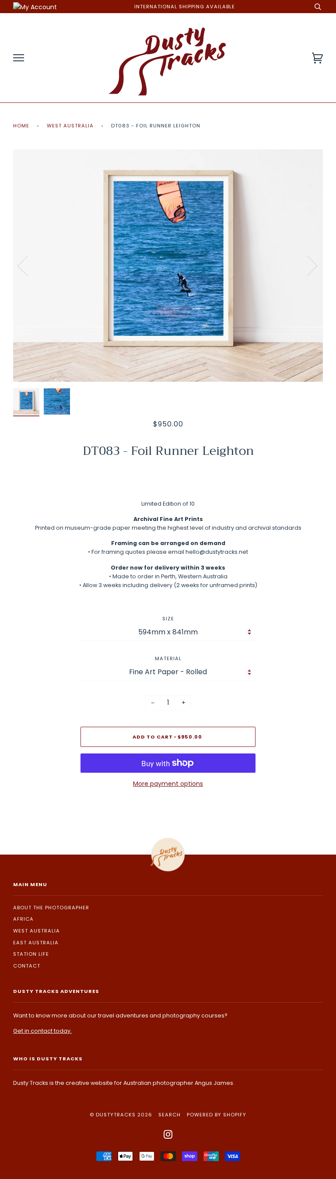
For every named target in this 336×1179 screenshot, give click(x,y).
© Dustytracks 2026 (121, 1114)
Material (168, 658)
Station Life (31, 953)
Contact (26, 965)
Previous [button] (28, 265)
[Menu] (18, 58)
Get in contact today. (42, 1031)
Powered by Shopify (216, 1114)
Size (168, 618)
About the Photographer (51, 907)
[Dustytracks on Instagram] (168, 1136)
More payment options (168, 783)
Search (169, 1114)
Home (21, 125)
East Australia (36, 942)
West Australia (70, 125)
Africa (23, 918)
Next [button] (307, 265)
